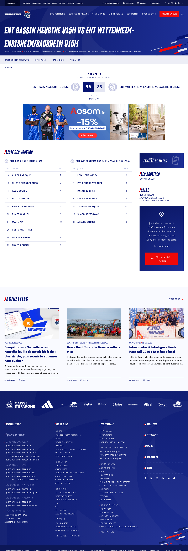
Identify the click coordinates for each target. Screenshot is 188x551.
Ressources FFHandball (69, 536)
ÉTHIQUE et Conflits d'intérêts (114, 482)
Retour (10, 68)
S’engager (62, 462)
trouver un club (169, 14)
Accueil (7, 52)
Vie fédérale (116, 14)
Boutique (46, 3)
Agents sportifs (107, 468)
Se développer (62, 466)
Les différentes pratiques (68, 435)
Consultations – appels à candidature (118, 527)
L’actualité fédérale (13, 343)
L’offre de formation (65, 493)
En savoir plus (161, 246)
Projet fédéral (106, 439)
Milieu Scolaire (62, 453)
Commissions (108, 464)
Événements (149, 14)
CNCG (101, 472)
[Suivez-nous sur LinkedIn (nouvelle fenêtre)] (179, 3)
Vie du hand (98, 14)
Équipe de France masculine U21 (21, 449)
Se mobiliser (61, 469)
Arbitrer (59, 439)
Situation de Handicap (66, 500)
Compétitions (57, 14)
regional (36, 52)
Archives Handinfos (109, 516)
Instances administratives (112, 455)
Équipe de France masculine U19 (21, 453)
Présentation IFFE (63, 496)
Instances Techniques (110, 459)
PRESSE (148, 467)
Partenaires (36, 3)
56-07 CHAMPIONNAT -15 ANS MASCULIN (77, 52)
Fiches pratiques (107, 523)
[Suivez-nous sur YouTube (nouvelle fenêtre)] (176, 3)
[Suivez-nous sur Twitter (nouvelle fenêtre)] (172, 3)
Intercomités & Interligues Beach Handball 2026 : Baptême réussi (152, 349)
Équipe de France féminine (18, 469)
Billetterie (151, 435)
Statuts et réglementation (112, 486)
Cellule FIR (60, 510)
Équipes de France (79, 14)
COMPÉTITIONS (106, 475)
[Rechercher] (182, 14)
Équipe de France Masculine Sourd (22, 460)
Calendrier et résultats (17, 60)
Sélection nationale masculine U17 (22, 456)
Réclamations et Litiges (111, 493)
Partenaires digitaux (65, 480)
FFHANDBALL (107, 431)
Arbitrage (104, 489)
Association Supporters (16, 522)
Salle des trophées (14, 519)
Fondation (70, 3)
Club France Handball (16, 515)
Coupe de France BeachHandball (94, 343)
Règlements (105, 509)
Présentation (106, 435)
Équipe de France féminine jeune (21, 506)
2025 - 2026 (27, 52)
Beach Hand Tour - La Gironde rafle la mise (93, 349)
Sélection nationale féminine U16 (21, 480)
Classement (40, 60)
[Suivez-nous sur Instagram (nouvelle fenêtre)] (168, 3)
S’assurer (59, 446)
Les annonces (61, 523)
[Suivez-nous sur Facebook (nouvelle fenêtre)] (165, 3)
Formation (26, 3)
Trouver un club (63, 456)
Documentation (109, 505)
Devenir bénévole (63, 476)
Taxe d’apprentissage (65, 514)
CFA (56, 503)
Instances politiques (109, 452)
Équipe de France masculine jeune (22, 493)
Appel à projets (62, 483)
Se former (61, 489)
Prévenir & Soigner (64, 442)
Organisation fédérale (114, 448)
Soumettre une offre (65, 527)
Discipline (104, 479)
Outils (54, 3)
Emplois (62, 3)
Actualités (133, 14)
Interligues (147, 343)
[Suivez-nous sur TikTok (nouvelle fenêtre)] (183, 3)
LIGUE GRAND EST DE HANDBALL (52, 52)
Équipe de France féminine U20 (20, 473)
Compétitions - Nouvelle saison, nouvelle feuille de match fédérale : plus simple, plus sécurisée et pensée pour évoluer (31, 354)
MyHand (149, 446)
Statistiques (58, 60)
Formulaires (105, 520)
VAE (56, 507)
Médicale (104, 496)
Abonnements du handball (113, 442)
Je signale (80, 3)
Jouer (59, 431)
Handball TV (151, 457)
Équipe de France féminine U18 (20, 476)
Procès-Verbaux (107, 513)
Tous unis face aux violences (70, 473)
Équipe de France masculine (19, 446)
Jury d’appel (105, 500)
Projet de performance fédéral (70, 449)
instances (11, 3)
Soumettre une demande (67, 530)
